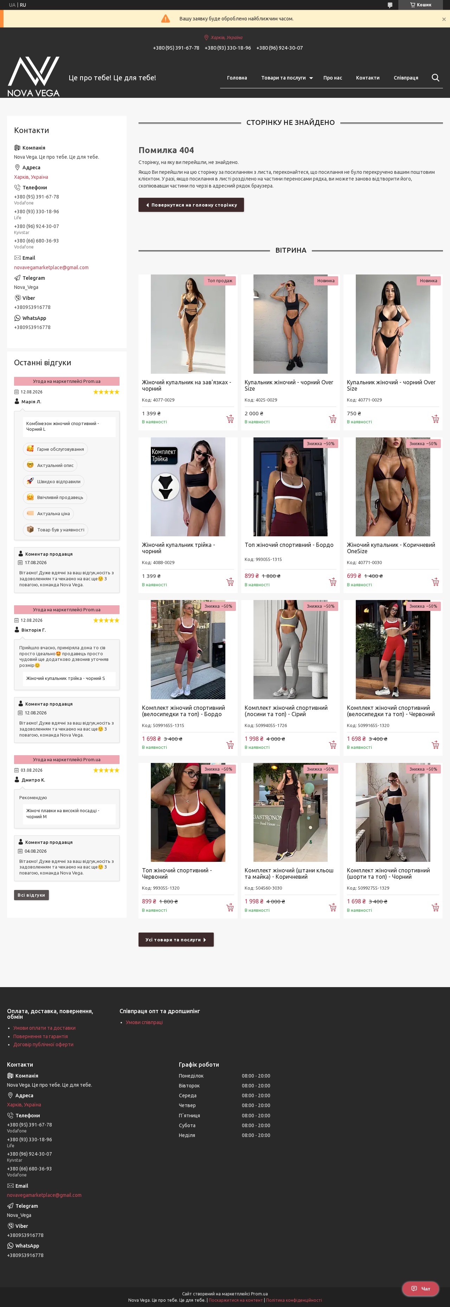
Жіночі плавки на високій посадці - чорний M (62, 813)
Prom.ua (259, 1294)
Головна (237, 78)
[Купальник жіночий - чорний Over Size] (290, 324)
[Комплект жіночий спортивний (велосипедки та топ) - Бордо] (188, 649)
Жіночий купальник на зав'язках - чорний (186, 385)
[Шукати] (434, 78)
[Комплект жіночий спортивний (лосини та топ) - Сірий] (290, 649)
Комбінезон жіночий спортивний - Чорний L (62, 426)
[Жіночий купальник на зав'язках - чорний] (188, 324)
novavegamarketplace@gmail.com (51, 267)
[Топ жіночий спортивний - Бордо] (290, 487)
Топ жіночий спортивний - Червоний (177, 873)
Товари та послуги (283, 78)
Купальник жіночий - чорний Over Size (289, 385)
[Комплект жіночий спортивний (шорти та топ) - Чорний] (393, 812)
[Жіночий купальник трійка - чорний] (188, 487)
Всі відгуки (31, 894)
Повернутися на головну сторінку (194, 204)
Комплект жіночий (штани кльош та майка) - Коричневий (289, 873)
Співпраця (406, 78)
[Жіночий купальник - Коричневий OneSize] (393, 487)
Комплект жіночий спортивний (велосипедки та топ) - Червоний (391, 711)
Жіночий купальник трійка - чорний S (65, 678)
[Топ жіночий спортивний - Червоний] (188, 812)
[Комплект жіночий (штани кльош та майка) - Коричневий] (290, 812)
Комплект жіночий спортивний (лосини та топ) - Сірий (286, 711)
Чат (426, 1289)
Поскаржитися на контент (236, 1300)
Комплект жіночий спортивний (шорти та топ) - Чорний (388, 873)
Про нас (332, 78)
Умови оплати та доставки (44, 1028)
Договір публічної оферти (43, 1044)
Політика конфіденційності (294, 1300)
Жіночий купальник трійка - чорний (178, 548)
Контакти (368, 78)
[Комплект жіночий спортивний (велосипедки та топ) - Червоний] (393, 649)
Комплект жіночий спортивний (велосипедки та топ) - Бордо (183, 711)
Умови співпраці (144, 1022)
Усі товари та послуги (173, 939)
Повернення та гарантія (40, 1036)
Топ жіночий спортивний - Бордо (289, 545)
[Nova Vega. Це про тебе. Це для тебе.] (33, 78)
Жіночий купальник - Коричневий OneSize (391, 548)
